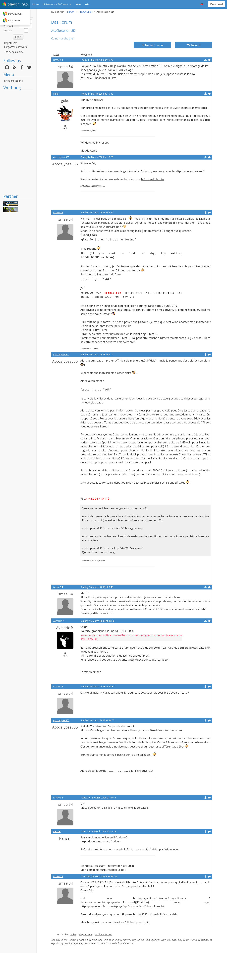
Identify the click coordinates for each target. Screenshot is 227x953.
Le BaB (121, 870)
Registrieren (10, 42)
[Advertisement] (18, 142)
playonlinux (17, 4)
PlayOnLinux (14, 13)
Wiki (87, 4)
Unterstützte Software (55, 4)
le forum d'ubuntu (152, 179)
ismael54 (58, 59)
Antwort (195, 45)
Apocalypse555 (61, 157)
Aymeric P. (58, 620)
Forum (70, 11)
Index (73, 934)
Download (216, 4)
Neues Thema (154, 45)
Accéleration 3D (103, 934)
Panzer (57, 831)
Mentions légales (13, 80)
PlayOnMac (14, 20)
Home (35, 4)
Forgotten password (15, 46)
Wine (78, 4)
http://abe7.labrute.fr (121, 866)
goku (55, 93)
